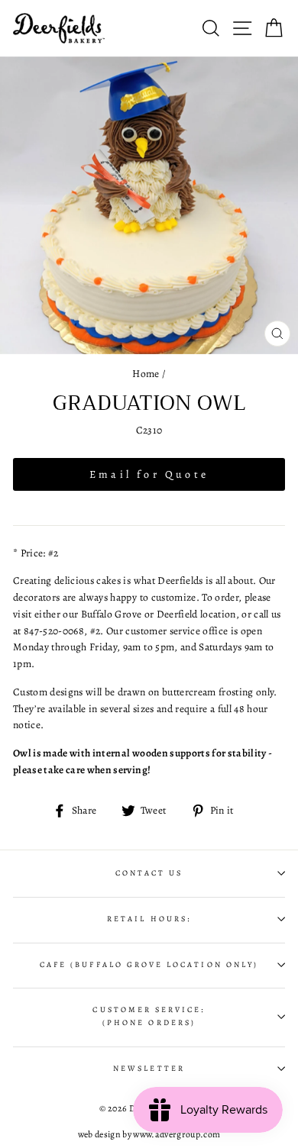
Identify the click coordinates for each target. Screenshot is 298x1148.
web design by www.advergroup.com (149, 1134)
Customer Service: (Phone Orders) (148, 1015)
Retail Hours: (149, 919)
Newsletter (149, 1068)
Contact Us (149, 873)
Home (145, 373)
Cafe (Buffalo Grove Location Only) (149, 964)
